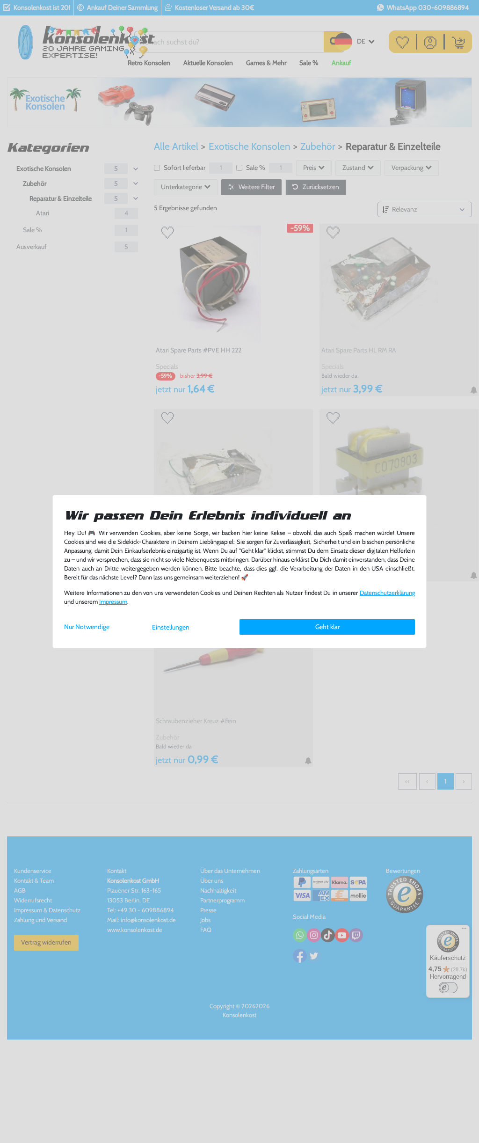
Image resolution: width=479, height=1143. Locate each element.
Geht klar (327, 627)
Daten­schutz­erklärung (387, 592)
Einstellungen (170, 627)
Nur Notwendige (86, 627)
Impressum (113, 601)
